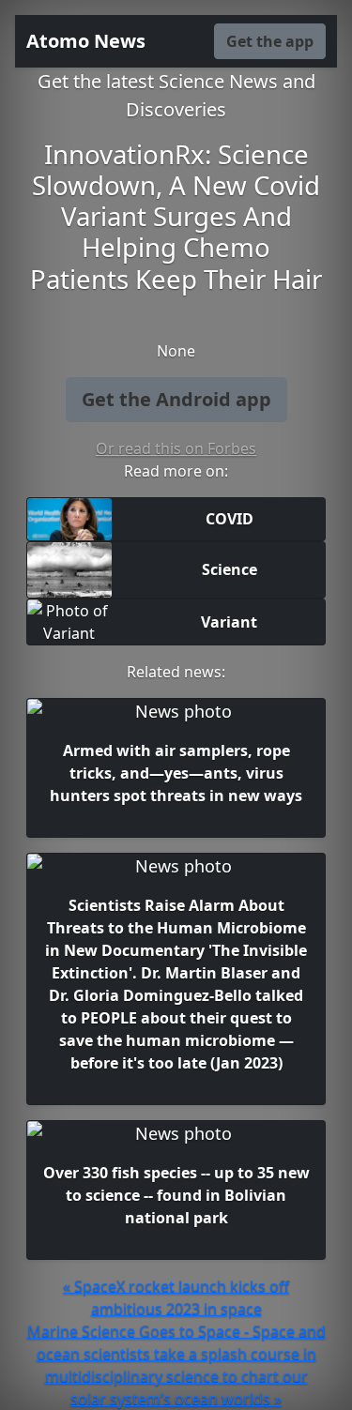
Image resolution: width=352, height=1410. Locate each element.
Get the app (270, 41)
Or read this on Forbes (176, 448)
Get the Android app (176, 399)
